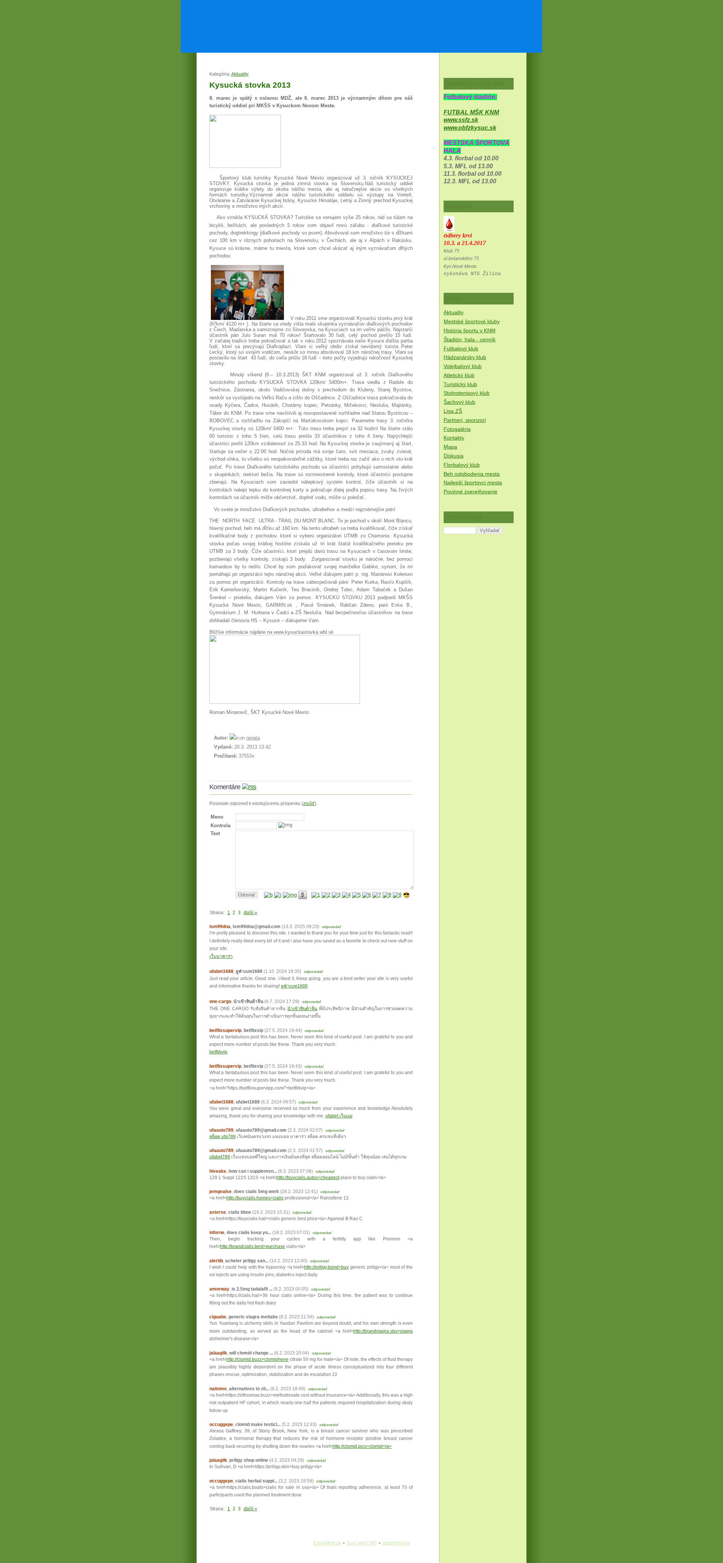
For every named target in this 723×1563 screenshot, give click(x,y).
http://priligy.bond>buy (326, 1267)
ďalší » (250, 912)
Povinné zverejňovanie (470, 492)
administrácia (396, 1543)
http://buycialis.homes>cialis (255, 1198)
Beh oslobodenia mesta (472, 474)
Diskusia (454, 456)
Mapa (450, 447)
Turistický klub (460, 384)
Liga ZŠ (453, 411)
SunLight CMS (362, 1543)
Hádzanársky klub (465, 357)
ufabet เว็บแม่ (338, 1116)
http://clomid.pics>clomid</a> (362, 1446)
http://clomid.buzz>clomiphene (257, 1359)
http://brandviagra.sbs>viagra (383, 1331)
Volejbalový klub (463, 366)
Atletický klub (459, 375)
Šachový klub (459, 402)
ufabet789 (219, 1157)
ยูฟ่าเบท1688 (294, 986)
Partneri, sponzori (465, 420)
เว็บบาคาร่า (221, 956)
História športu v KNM (470, 330)
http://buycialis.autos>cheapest (307, 1177)
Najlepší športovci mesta (473, 482)
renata (253, 738)
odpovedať (331, 927)
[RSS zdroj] (249, 787)
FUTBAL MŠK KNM (471, 112)
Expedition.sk (327, 1543)
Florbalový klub (462, 465)
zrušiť (309, 803)
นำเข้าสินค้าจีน (302, 1008)
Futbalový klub (461, 348)
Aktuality (240, 74)
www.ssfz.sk (461, 120)
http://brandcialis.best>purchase (252, 1246)
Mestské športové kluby (472, 321)
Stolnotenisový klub (467, 393)
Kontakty (454, 438)
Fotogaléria (457, 429)
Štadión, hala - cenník (470, 339)
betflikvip (218, 1052)
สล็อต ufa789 (222, 1136)
